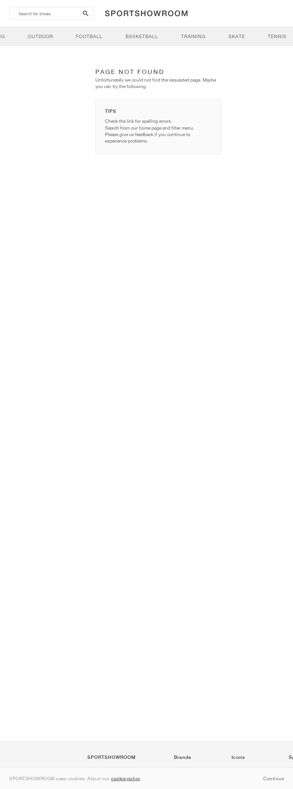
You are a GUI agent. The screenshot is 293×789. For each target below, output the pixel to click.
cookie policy (125, 778)
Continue (273, 778)
